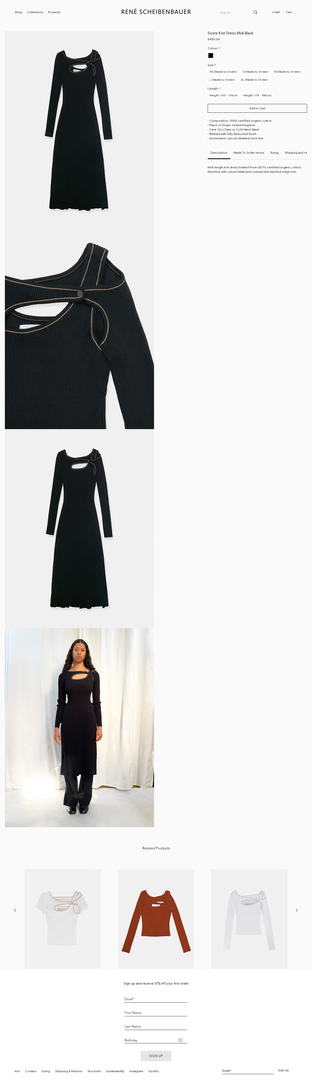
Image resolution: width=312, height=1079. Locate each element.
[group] (156, 927)
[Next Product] (297, 910)
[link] (291, 12)
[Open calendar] (180, 1040)
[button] (79, 130)
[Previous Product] (15, 910)
